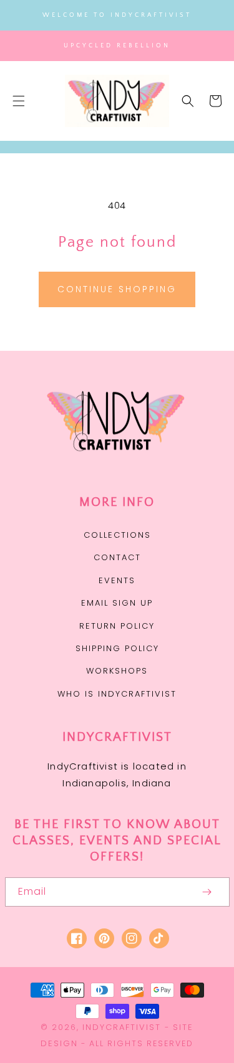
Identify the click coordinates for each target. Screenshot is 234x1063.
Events (117, 580)
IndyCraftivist (121, 1027)
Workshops (117, 671)
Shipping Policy (117, 648)
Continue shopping (117, 289)
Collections (117, 535)
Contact (117, 557)
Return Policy (117, 626)
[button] (18, 101)
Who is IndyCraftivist (117, 694)
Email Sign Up (117, 603)
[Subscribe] (207, 892)
